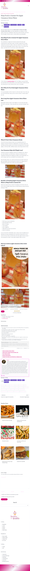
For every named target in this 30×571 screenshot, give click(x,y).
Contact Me (14, 565)
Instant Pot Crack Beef (21, 461)
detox (17, 385)
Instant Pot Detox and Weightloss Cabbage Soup (12, 356)
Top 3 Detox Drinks (6, 353)
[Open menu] (28, 5)
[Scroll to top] (28, 568)
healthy (16, 389)
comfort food (12, 385)
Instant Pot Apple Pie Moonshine (7, 396)
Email (12, 491)
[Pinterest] (1, 375)
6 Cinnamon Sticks (5, 318)
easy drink (21, 387)
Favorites (8, 389)
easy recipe (26, 387)
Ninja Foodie (4, 537)
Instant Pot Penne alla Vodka (7, 420)
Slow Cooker (4, 536)
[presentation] (7, 412)
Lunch (3, 525)
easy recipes (3, 389)
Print (3, 311)
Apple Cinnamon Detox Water (8, 350)
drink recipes (12, 387)
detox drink (21, 385)
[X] (3, 1)
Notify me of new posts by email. (8, 496)
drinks (17, 387)
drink (2, 387)
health (12, 389)
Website (22, 491)
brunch (7, 385)
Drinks (2, 13)
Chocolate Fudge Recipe (24, 396)
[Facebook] (1, 1)
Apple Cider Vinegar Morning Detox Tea (10, 352)
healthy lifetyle (10, 391)
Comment (3, 477)
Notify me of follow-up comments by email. (10, 494)
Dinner (3, 527)
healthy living (16, 391)
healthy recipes (22, 391)
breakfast (3, 385)
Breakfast (4, 524)
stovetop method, (11, 81)
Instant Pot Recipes (7, 13)
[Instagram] (5, 1)
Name (2, 491)
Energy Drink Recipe (6, 355)
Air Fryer (4, 540)
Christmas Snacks (5, 440)
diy (25, 385)
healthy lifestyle (4, 391)
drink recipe (7, 387)
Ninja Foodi (12, 13)
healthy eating (21, 389)
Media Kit (19, 565)
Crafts (3, 546)
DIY (3, 548)
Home (10, 565)
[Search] (28, 505)
